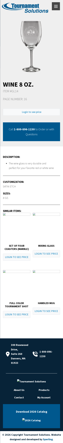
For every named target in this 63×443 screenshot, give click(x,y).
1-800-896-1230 (24, 129)
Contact (19, 397)
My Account (44, 397)
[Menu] (56, 6)
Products (44, 390)
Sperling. (48, 439)
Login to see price (31, 112)
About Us (19, 390)
